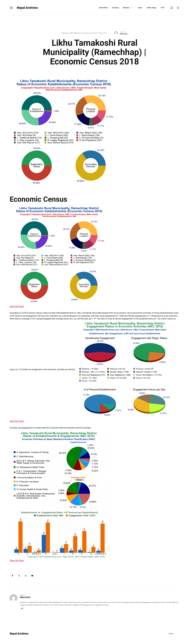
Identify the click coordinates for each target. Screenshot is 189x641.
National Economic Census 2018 (95, 33)
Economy (115, 8)
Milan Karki (123, 34)
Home (171, 634)
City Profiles (103, 8)
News (140, 8)
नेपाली (162, 8)
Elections (126, 8)
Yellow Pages (151, 8)
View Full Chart (17, 306)
